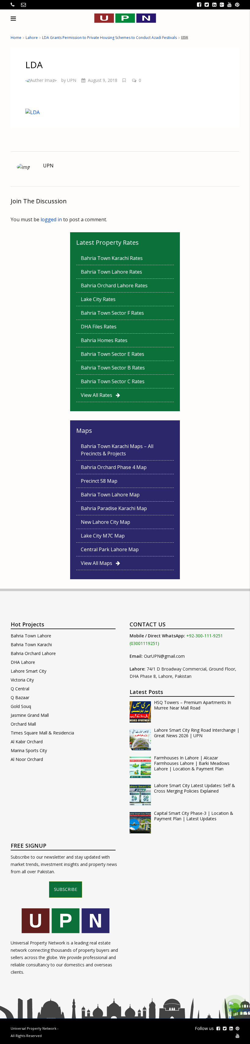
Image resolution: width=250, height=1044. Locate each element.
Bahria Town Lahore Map (110, 494)
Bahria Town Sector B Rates (113, 367)
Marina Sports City (29, 750)
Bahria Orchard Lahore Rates (114, 285)
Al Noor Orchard (27, 759)
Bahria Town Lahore (31, 636)
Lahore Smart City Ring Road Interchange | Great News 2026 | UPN (196, 732)
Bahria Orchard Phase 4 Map (114, 467)
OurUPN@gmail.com (164, 656)
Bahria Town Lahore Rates (111, 271)
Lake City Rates (98, 299)
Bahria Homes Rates (104, 340)
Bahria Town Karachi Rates (112, 258)
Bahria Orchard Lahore (33, 653)
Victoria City (22, 680)
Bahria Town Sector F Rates (112, 313)
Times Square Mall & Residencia (42, 733)
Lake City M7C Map (103, 535)
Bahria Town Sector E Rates (112, 354)
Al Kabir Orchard (27, 741)
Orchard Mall (23, 724)
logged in (51, 219)
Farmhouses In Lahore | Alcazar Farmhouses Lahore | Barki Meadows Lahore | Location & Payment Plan (192, 763)
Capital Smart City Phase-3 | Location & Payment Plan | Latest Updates (193, 816)
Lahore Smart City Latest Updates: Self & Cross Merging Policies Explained (194, 788)
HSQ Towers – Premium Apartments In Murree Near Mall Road (192, 705)
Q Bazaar (20, 697)
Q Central (20, 689)
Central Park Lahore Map (110, 549)
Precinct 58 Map (99, 481)
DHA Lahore (23, 662)
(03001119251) (144, 643)
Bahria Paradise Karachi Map (114, 508)
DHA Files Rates (98, 326)
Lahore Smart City (28, 671)
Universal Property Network (33, 1028)
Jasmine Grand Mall (30, 715)
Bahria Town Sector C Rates (113, 381)
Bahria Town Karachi (31, 644)
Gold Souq (21, 706)
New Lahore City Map (105, 522)
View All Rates (98, 395)
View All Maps (98, 563)
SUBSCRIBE (65, 889)
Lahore (32, 37)
